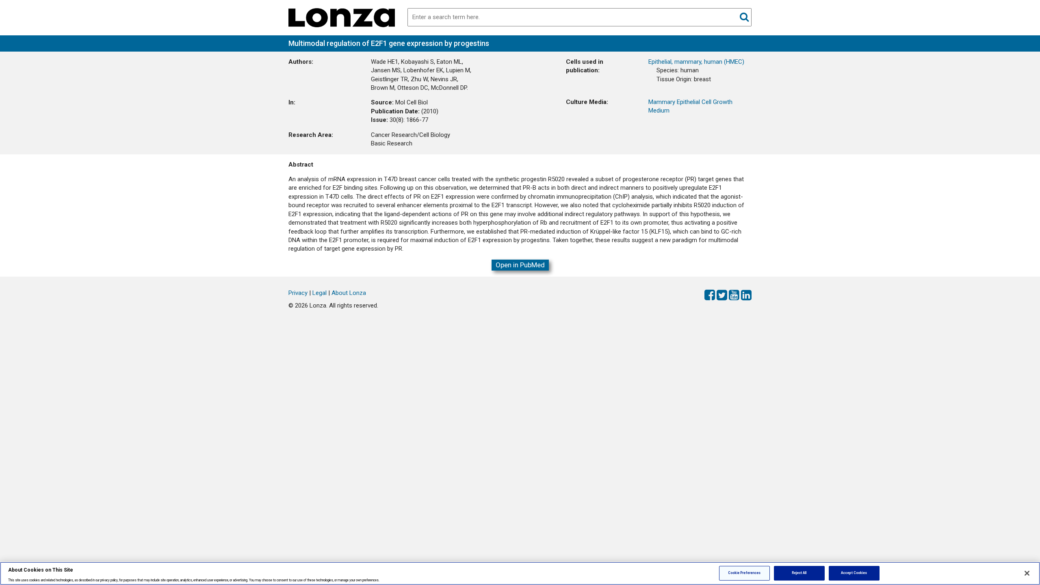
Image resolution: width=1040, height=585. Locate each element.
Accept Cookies (854, 573)
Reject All (799, 573)
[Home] (341, 17)
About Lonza (349, 293)
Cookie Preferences (744, 573)
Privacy (298, 293)
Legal (319, 293)
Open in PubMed (520, 265)
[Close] (1027, 573)
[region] (520, 573)
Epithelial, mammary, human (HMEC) (696, 61)
